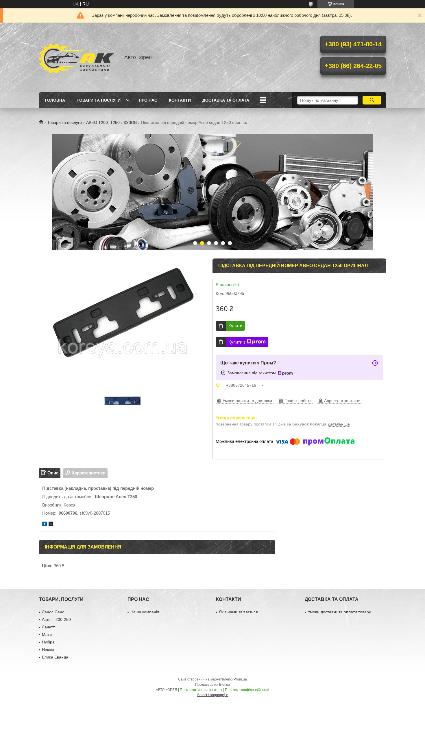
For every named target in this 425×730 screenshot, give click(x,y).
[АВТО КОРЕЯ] (76, 57)
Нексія (48, 649)
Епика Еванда (55, 657)
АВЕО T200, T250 (103, 122)
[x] (51, 524)
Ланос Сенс (53, 612)
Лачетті (49, 627)
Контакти (180, 100)
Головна (55, 100)
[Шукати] (372, 100)
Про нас (148, 100)
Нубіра (48, 642)
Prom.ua (240, 679)
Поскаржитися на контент (201, 690)
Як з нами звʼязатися (238, 612)
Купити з (236, 342)
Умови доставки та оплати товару (339, 612)
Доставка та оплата (225, 100)
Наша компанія (144, 612)
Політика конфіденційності (247, 690)
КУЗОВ (130, 122)
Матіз (47, 634)
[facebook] (44, 524)
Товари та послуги (99, 100)
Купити (235, 325)
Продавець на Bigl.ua (212, 685)
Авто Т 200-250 (56, 619)
